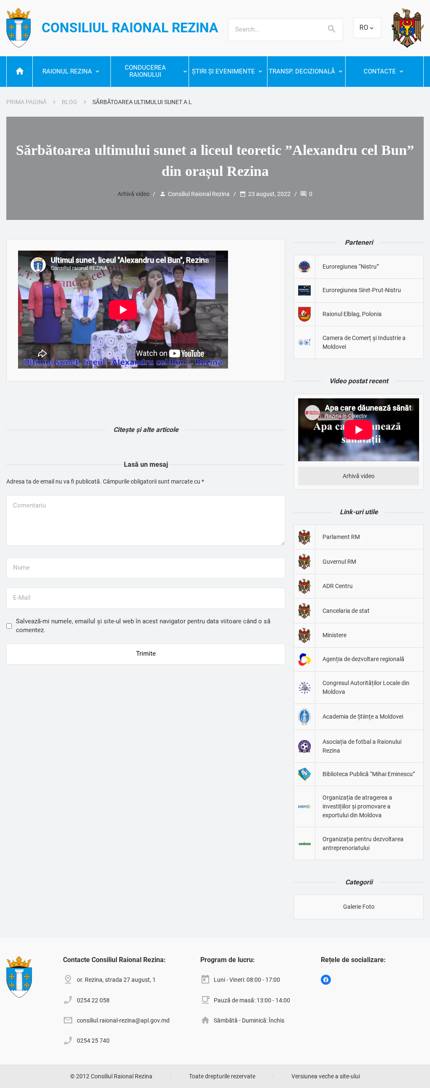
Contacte (380, 71)
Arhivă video (133, 194)
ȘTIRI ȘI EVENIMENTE (223, 71)
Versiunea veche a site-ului (325, 1076)
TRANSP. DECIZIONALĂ (302, 71)
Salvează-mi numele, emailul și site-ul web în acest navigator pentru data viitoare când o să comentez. (143, 625)
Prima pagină (26, 102)
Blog (69, 102)
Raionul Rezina (67, 71)
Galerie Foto (359, 906)
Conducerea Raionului (145, 71)
